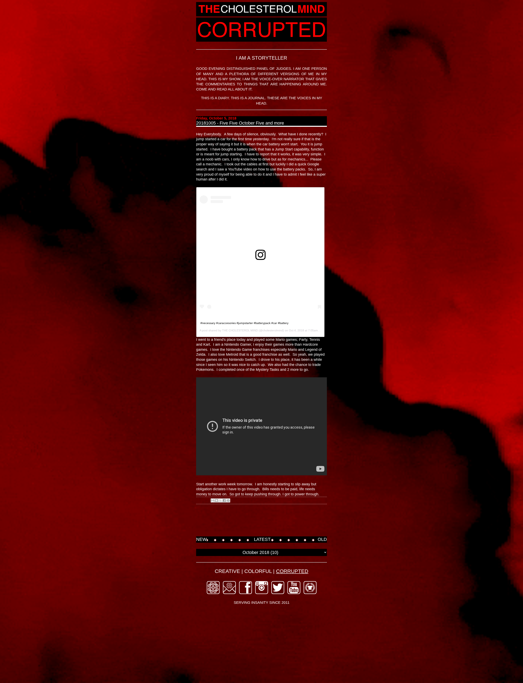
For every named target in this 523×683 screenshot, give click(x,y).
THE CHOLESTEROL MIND (240, 330)
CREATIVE (227, 571)
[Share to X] (220, 500)
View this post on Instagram (219, 265)
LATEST (262, 539)
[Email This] (213, 500)
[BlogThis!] (217, 500)
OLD (322, 539)
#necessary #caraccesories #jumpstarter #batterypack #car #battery (244, 323)
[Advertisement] (270, 520)
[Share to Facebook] (224, 500)
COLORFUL (258, 571)
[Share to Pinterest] (228, 500)
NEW (201, 539)
